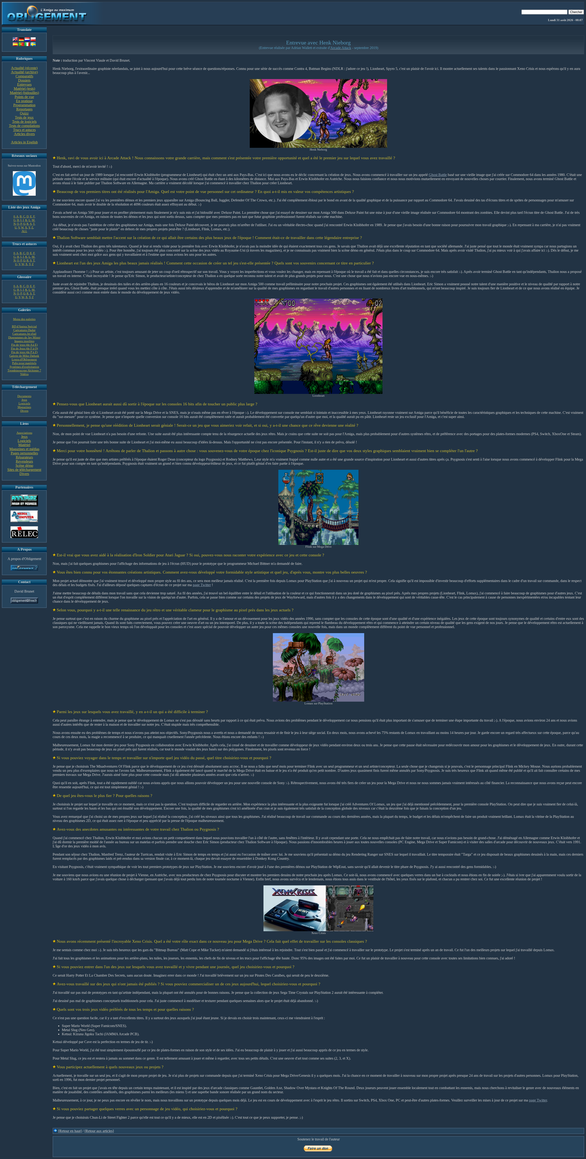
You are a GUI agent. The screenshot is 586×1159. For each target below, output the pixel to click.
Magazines (24, 407)
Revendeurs (24, 461)
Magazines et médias (24, 449)
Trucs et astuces (24, 130)
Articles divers (24, 134)
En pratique (24, 101)
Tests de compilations (24, 126)
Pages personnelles (24, 453)
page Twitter (202, 585)
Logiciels (24, 403)
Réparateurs (24, 457)
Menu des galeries (24, 319)
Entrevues (24, 84)
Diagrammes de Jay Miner (24, 337)
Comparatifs (24, 76)
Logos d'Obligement (24, 359)
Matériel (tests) (24, 89)
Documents (24, 396)
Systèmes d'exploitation (24, 366)
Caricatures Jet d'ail (24, 333)
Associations (24, 432)
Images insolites (24, 341)
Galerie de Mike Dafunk (24, 355)
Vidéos (24, 374)
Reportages (24, 109)
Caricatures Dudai (24, 330)
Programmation (24, 105)
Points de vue (24, 97)
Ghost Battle (438, 175)
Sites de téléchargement (24, 470)
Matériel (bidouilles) (24, 93)
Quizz (24, 113)
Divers (24, 410)
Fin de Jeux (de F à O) (24, 348)
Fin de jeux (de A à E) (24, 344)
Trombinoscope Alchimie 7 (24, 370)
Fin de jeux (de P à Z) (24, 352)
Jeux (24, 399)
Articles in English (24, 142)
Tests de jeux (24, 117)
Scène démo (24, 465)
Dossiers (24, 80)
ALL (24, 231)
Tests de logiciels (24, 122)
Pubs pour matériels (24, 363)
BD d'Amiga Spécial (24, 326)
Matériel (24, 445)
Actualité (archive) (24, 72)
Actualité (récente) (24, 68)
